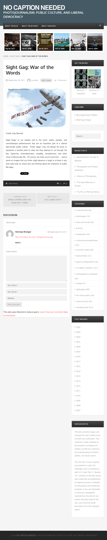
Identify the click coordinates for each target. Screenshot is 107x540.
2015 (78, 371)
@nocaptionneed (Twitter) (87, 115)
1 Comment (61, 80)
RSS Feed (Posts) (83, 120)
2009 (78, 400)
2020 (78, 346)
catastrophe (81, 234)
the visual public (82, 295)
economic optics (83, 249)
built (78, 228)
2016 (78, 366)
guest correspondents (85, 261)
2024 (78, 327)
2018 (78, 356)
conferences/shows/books (87, 240)
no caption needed (84, 267)
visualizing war (82, 307)
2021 (78, 341)
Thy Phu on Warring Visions (88, 191)
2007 (78, 410)
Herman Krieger (23, 232)
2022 (78, 336)
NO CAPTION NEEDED (34, 7)
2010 (78, 395)
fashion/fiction (82, 255)
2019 (78, 351)
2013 (78, 381)
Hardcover (80, 90)
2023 (78, 332)
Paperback (81, 93)
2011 (78, 390)
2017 (78, 361)
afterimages (81, 216)
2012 (78, 385)
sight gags (15, 56)
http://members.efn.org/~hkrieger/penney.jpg (34, 236)
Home (5, 56)
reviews (79, 283)
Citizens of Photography (86, 176)
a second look (82, 210)
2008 (78, 405)
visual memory (82, 301)
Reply (18, 242)
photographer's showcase (86, 274)
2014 (78, 376)
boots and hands (83, 222)
